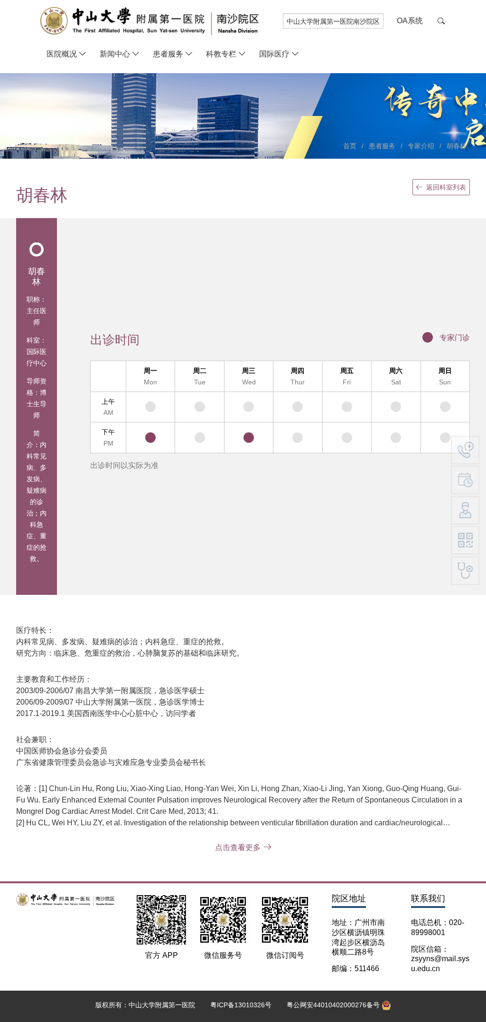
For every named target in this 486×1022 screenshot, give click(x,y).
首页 (349, 146)
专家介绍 (421, 146)
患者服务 (168, 54)
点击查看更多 (238, 847)
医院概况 (62, 54)
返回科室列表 (446, 187)
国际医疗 (274, 54)
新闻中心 (115, 54)
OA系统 (410, 21)
